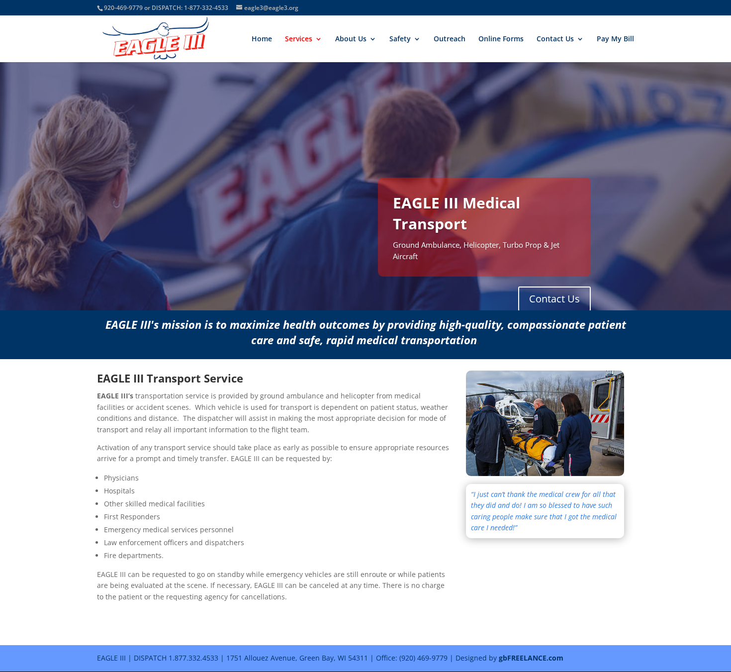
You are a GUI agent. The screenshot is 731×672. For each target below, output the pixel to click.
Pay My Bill (615, 39)
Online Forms (501, 39)
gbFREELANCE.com (531, 658)
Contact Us (555, 39)
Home (262, 39)
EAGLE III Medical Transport (456, 213)
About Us (350, 39)
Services (298, 39)
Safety (400, 39)
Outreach (449, 39)
